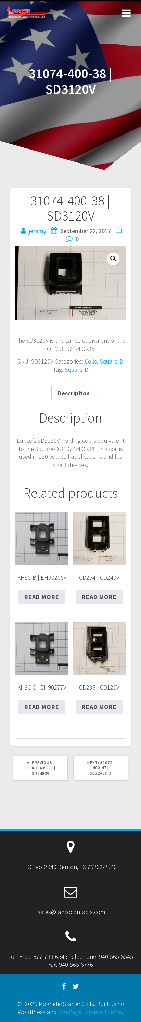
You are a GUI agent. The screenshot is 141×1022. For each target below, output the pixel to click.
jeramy (37, 231)
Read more (41, 597)
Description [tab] (74, 393)
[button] (113, 259)
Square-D (111, 361)
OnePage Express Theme (90, 1012)
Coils (91, 361)
